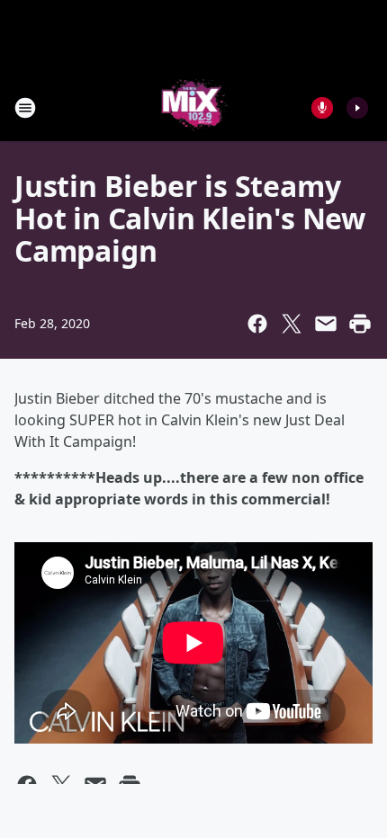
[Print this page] (360, 323)
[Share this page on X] (291, 323)
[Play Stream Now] (357, 108)
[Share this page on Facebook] (257, 323)
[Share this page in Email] (325, 323)
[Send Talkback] (322, 108)
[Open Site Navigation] (25, 108)
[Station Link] (194, 107)
